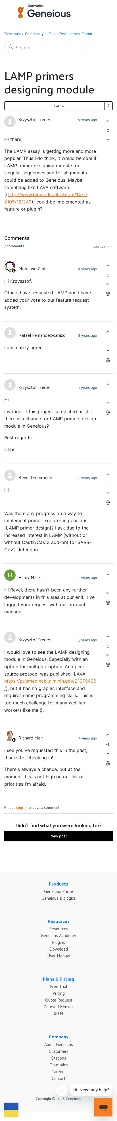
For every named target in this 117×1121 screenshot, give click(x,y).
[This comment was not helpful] (108, 284)
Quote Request (58, 1000)
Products (58, 884)
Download (58, 949)
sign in (21, 807)
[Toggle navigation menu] (101, 12)
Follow (59, 106)
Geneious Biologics (58, 898)
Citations (58, 1058)
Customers (58, 1051)
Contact (58, 1078)
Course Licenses (59, 1006)
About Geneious (58, 1044)
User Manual (58, 955)
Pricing (59, 993)
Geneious (12, 33)
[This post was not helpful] (108, 139)
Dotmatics (58, 1064)
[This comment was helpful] (108, 266)
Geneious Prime (58, 891)
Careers (58, 1071)
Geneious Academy (58, 935)
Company (58, 1036)
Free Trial (58, 986)
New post (58, 835)
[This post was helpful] (108, 121)
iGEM (58, 1013)
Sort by (100, 246)
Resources (59, 921)
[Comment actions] (108, 294)
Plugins (58, 942)
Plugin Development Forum (70, 33)
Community (34, 33)
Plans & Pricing (58, 979)
